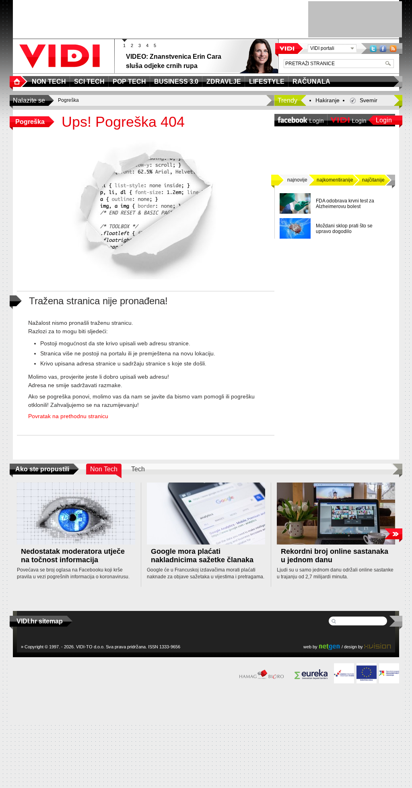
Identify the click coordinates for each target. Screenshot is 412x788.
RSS (393, 48)
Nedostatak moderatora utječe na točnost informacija (73, 555)
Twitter (373, 48)
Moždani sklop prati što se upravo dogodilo (344, 228)
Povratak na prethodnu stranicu (68, 416)
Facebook (383, 48)
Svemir (368, 100)
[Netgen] (329, 646)
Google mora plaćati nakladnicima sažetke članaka (202, 555)
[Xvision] (377, 646)
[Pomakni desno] (393, 533)
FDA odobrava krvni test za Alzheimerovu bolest (345, 203)
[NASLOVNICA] (18, 81)
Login (384, 120)
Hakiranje (327, 100)
